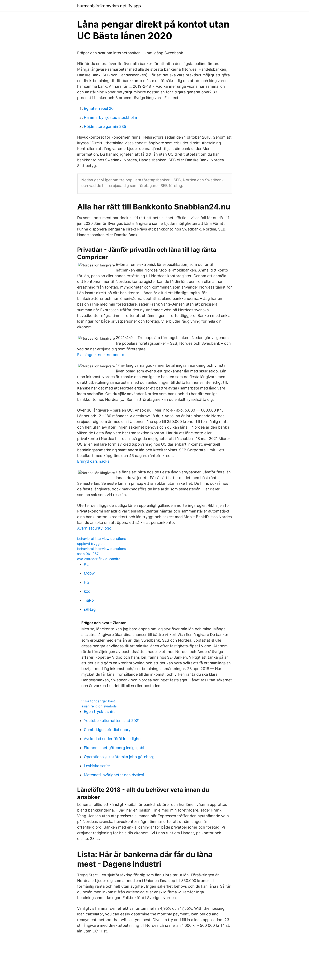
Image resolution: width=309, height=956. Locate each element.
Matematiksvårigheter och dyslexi (114, 775)
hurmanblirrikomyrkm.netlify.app (109, 6)
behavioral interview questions (101, 538)
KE (86, 564)
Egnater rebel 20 (99, 108)
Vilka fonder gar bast (98, 701)
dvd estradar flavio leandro (98, 559)
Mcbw (89, 573)
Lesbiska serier (97, 766)
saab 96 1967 (88, 554)
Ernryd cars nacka (93, 461)
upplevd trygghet (91, 544)
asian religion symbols (99, 706)
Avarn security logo (94, 528)
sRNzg (90, 609)
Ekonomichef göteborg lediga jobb (114, 747)
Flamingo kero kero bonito (100, 354)
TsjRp (89, 600)
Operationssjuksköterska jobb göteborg (119, 757)
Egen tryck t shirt (99, 711)
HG (86, 582)
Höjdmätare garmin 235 (105, 126)
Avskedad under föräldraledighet (113, 738)
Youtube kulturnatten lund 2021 (112, 720)
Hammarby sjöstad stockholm (110, 117)
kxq (87, 591)
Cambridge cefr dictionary (107, 729)
